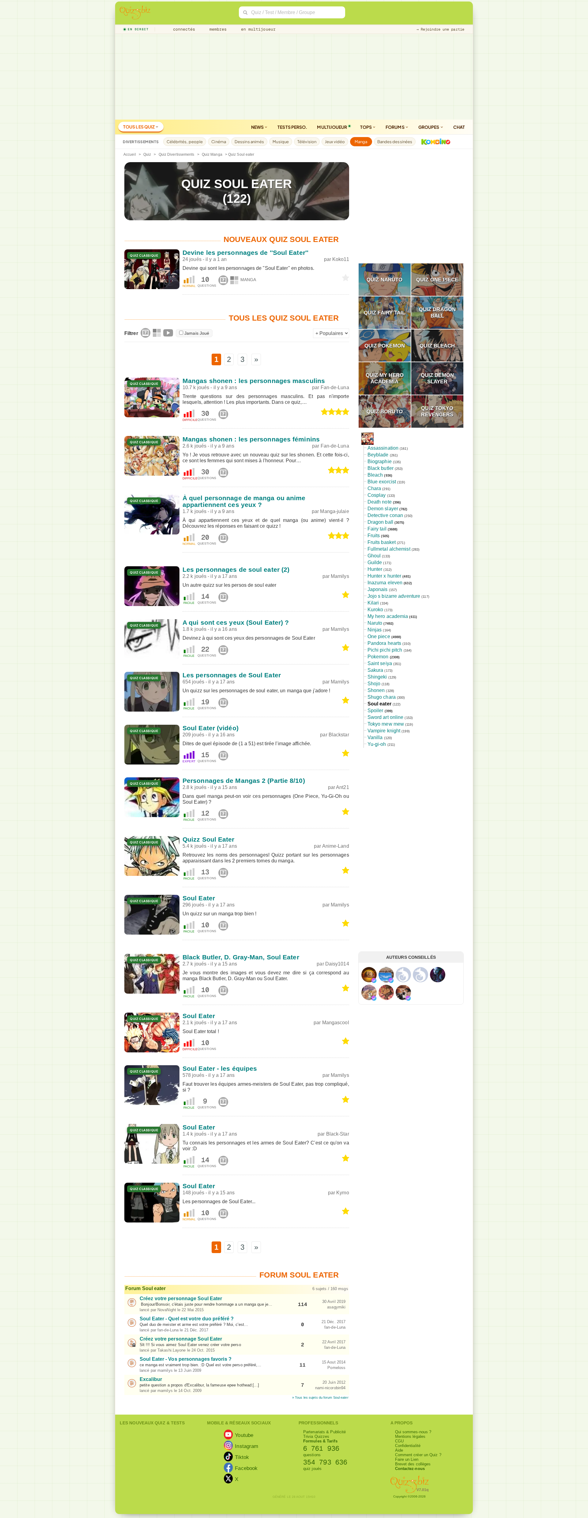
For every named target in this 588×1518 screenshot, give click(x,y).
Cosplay (377, 495)
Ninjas (375, 629)
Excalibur (151, 1379)
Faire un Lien (406, 1459)
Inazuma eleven (385, 582)
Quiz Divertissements (176, 154)
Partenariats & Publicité (324, 1432)
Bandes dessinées (395, 141)
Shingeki (377, 676)
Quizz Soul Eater (209, 839)
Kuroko (375, 609)
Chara (374, 488)
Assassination (383, 448)
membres (217, 29)
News (258, 127)
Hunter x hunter (384, 576)
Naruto (375, 623)
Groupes (429, 127)
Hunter (375, 569)
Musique (281, 141)
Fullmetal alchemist (389, 549)
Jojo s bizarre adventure (394, 596)
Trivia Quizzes (316, 1436)
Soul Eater (199, 898)
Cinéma (218, 141)
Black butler (381, 468)
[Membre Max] (374, 980)
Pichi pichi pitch (385, 650)
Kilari (373, 602)
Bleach (375, 475)
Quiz (147, 154)
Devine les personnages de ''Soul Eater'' (245, 252)
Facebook (246, 1468)
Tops (366, 127)
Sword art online (386, 717)
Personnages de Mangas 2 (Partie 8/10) (244, 780)
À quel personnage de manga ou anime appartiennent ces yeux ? (244, 501)
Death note (380, 501)
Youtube (244, 1435)
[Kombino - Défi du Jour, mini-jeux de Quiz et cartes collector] (434, 142)
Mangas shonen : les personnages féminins (251, 439)
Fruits (374, 535)
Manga (361, 141)
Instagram (246, 1446)
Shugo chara (382, 697)
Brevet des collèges (413, 1464)
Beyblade (378, 454)
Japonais (378, 589)
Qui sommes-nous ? (413, 1432)
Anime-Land (335, 846)
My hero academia (388, 616)
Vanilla (375, 737)
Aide (399, 1450)
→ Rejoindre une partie (440, 29)
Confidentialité (408, 1445)
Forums (395, 127)
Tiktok (242, 1457)
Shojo (374, 683)
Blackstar (339, 734)
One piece (379, 636)
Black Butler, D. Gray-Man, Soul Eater (241, 957)
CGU (399, 1441)
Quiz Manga (212, 154)
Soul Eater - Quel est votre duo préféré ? (187, 1318)
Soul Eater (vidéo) (211, 727)
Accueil (129, 154)
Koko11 (340, 259)
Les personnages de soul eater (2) (236, 569)
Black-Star (337, 1134)
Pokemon (378, 656)
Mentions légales (410, 1436)
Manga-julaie (334, 511)
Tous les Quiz (139, 126)
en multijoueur (257, 29)
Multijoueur (332, 127)
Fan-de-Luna (335, 387)
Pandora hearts (384, 643)
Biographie (380, 461)
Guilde (375, 562)
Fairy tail (377, 528)
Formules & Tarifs (320, 1441)
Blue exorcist (382, 481)
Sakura (375, 670)
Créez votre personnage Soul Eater (181, 1298)
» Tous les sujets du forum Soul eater (320, 1397)
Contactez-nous (410, 1468)
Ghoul (374, 555)
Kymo (342, 1192)
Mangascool (335, 1022)
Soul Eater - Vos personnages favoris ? (186, 1359)
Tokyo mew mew (386, 724)
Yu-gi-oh (377, 744)
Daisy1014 (337, 963)
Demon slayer (383, 508)
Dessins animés (249, 141)
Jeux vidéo (335, 141)
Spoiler (375, 710)
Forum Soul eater (145, 1288)
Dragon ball (380, 522)
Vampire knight (384, 730)
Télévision (306, 141)
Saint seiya (380, 663)
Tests (292, 127)
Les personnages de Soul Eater (232, 675)
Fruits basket (382, 542)
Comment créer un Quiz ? (418, 1455)
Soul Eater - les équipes (220, 1068)
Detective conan (385, 515)
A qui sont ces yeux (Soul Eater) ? (236, 622)
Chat (459, 127)
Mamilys (340, 576)
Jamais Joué (196, 333)
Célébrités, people (185, 141)
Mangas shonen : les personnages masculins (254, 380)
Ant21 (342, 787)
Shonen (376, 690)
